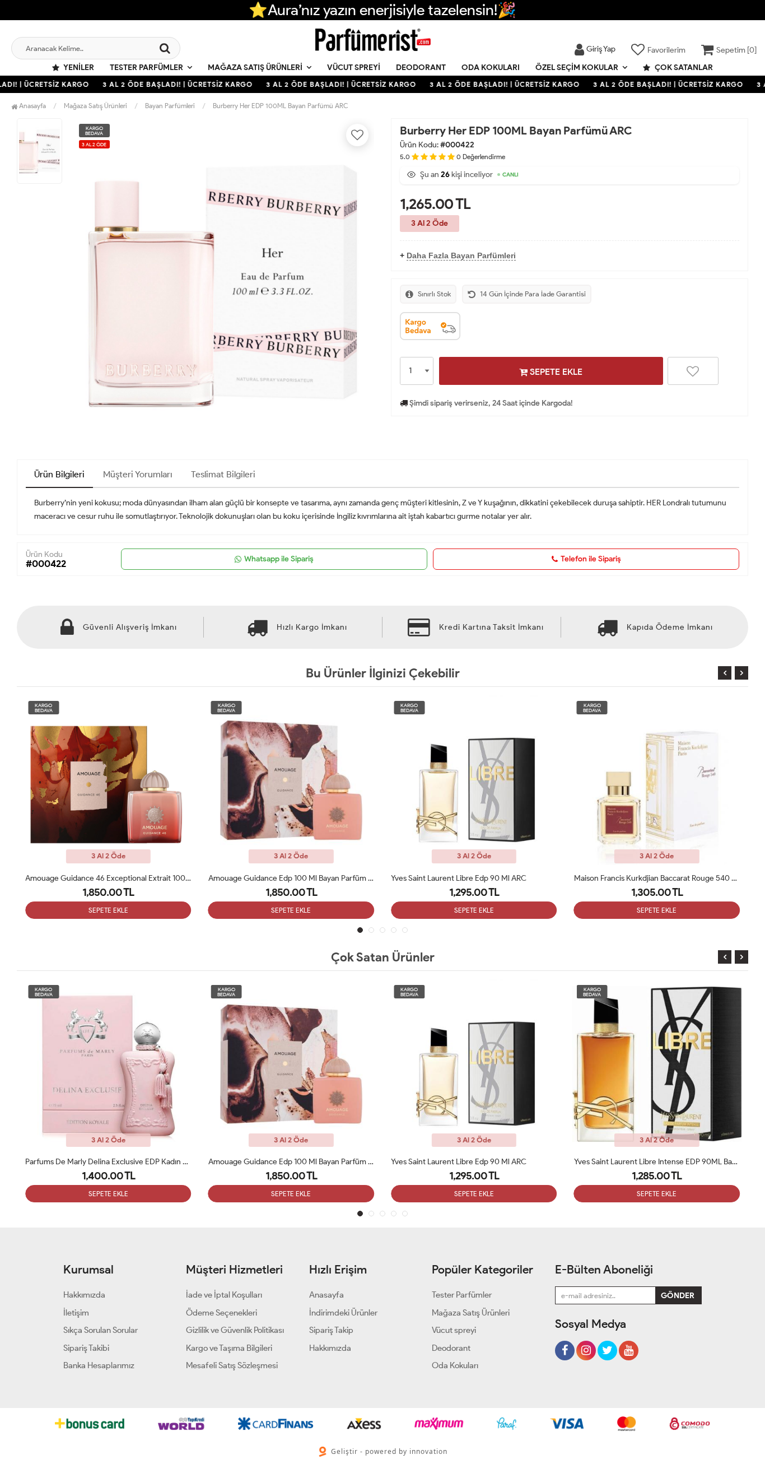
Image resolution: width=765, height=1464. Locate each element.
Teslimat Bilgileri (223, 474)
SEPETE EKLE (555, 371)
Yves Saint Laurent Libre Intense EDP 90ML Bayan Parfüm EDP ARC (657, 1161)
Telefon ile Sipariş (591, 559)
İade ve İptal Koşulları (224, 1295)
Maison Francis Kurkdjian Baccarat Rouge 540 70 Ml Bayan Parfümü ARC (657, 878)
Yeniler (78, 67)
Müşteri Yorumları (137, 474)
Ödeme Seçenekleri (221, 1313)
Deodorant (421, 67)
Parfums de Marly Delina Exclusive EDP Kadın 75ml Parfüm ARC (108, 1161)
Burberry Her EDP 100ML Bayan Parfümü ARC (280, 105)
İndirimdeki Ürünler (343, 1313)
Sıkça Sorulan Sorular (100, 1330)
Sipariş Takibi (86, 1348)
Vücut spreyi (353, 67)
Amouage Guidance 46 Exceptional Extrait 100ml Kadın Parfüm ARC (108, 878)
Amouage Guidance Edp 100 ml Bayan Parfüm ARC (291, 878)
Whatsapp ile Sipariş (279, 559)
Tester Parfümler (146, 67)
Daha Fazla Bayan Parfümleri (461, 255)
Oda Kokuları (490, 67)
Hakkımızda (84, 1295)
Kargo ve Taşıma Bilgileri (229, 1348)
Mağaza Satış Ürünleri (255, 67)
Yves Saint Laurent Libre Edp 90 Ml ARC (458, 878)
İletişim (76, 1313)
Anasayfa (31, 105)
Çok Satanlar (683, 67)
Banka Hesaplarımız (98, 1365)
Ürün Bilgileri (59, 474)
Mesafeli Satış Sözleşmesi (232, 1365)
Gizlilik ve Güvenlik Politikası (235, 1330)
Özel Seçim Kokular (576, 67)
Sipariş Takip (331, 1330)
